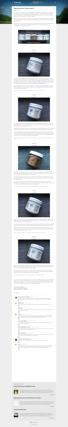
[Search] (55, 2)
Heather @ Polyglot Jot (22, 333)
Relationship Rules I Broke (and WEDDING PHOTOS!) (24, 386)
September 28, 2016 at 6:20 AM (25, 314)
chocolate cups (42, 83)
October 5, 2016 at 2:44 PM (24, 344)
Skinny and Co (45, 18)
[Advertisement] (34, 373)
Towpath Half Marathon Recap (20, 409)
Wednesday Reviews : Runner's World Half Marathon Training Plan (27, 397)
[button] (53, 8)
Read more (52, 394)
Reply (19, 300)
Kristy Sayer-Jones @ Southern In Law (24, 339)
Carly (19, 344)
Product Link (34, 52)
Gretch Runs (17, 2)
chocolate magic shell (35, 83)
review (17, 292)
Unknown (19, 314)
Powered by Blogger (34, 422)
